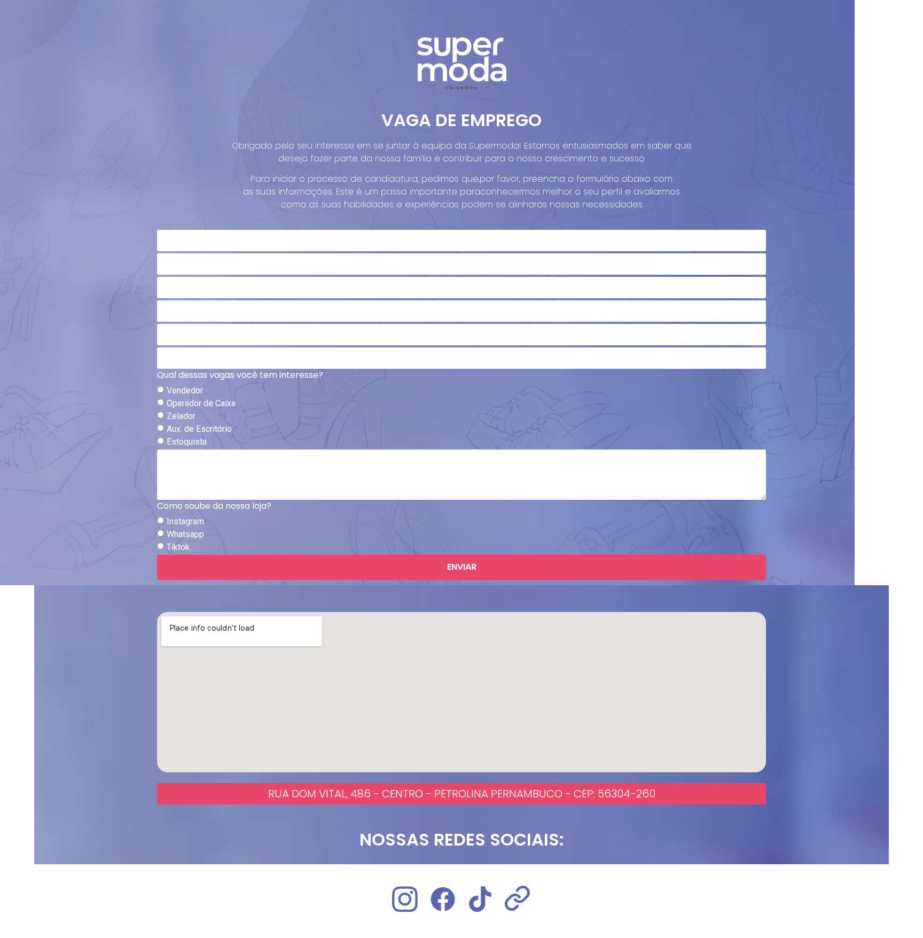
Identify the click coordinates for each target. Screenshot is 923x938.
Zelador (181, 415)
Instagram (185, 521)
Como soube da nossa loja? (214, 507)
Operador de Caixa (201, 403)
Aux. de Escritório (199, 428)
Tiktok (178, 546)
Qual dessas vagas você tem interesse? (240, 376)
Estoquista (187, 441)
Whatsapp (185, 534)
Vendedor (185, 390)
